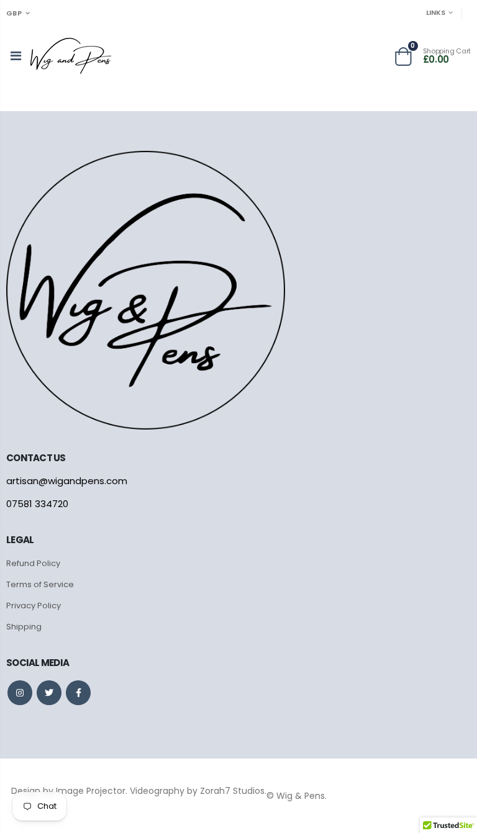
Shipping (24, 627)
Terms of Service (40, 584)
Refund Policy (33, 563)
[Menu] (16, 56)
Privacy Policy (33, 605)
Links (435, 12)
